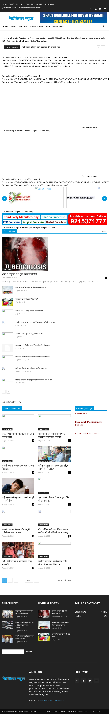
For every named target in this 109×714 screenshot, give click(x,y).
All (96, 231)
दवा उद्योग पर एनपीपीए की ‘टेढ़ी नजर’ (26, 299)
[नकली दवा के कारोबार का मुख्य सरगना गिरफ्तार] (18, 454)
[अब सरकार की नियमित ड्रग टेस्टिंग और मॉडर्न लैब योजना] (7, 348)
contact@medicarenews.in (52, 700)
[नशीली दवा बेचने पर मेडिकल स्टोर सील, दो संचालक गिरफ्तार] (54, 550)
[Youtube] (105, 9)
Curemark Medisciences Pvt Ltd (88, 419)
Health (104, 231)
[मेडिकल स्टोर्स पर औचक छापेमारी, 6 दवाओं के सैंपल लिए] (54, 454)
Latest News (7, 269)
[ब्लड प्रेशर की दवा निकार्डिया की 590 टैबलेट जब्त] (18, 422)
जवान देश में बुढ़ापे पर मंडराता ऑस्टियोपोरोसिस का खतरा (32, 357)
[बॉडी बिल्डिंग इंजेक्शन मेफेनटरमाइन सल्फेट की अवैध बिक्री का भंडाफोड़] (54, 518)
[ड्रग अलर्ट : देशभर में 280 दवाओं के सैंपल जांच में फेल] (54, 486)
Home (4, 4)
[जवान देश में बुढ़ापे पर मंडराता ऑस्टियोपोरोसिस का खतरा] (7, 359)
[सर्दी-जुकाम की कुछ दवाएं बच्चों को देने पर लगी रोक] (18, 486)
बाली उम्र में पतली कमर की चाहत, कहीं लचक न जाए (31, 368)
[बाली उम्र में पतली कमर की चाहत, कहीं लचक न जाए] (7, 371)
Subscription (49, 4)
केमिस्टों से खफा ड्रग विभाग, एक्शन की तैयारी (29, 334)
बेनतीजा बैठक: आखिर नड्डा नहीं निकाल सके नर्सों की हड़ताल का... (35, 322)
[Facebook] (91, 9)
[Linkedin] (95, 9)
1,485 (29, 580)
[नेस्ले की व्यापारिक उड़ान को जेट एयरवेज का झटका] (7, 290)
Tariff (11, 4)
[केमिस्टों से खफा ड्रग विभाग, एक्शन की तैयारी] (7, 336)
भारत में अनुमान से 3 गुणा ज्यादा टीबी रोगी (19, 274)
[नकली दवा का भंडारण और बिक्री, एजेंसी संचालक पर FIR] (18, 518)
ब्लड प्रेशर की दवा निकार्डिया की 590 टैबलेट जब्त (40, 47)
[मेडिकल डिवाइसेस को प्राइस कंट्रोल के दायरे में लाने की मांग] (7, 383)
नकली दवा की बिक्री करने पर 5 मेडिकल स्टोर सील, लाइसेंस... (24, 625)
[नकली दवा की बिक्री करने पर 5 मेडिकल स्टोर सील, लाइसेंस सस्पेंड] (54, 422)
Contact (19, 4)
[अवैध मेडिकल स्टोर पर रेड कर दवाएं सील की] (18, 550)
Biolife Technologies (86, 429)
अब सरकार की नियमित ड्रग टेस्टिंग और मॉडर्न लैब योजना (32, 345)
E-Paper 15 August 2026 (33, 4)
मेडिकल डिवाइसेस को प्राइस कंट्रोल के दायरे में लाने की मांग (33, 380)
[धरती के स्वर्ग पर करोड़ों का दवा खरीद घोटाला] (7, 313)
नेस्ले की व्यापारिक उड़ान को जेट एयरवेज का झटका (30, 288)
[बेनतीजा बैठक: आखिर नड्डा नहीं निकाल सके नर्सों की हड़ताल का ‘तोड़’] (7, 325)
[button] (103, 26)
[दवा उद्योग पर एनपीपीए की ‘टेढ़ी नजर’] (7, 302)
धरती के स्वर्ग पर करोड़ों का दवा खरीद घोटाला (29, 311)
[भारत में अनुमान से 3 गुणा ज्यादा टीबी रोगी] (54, 254)
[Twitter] (100, 9)
